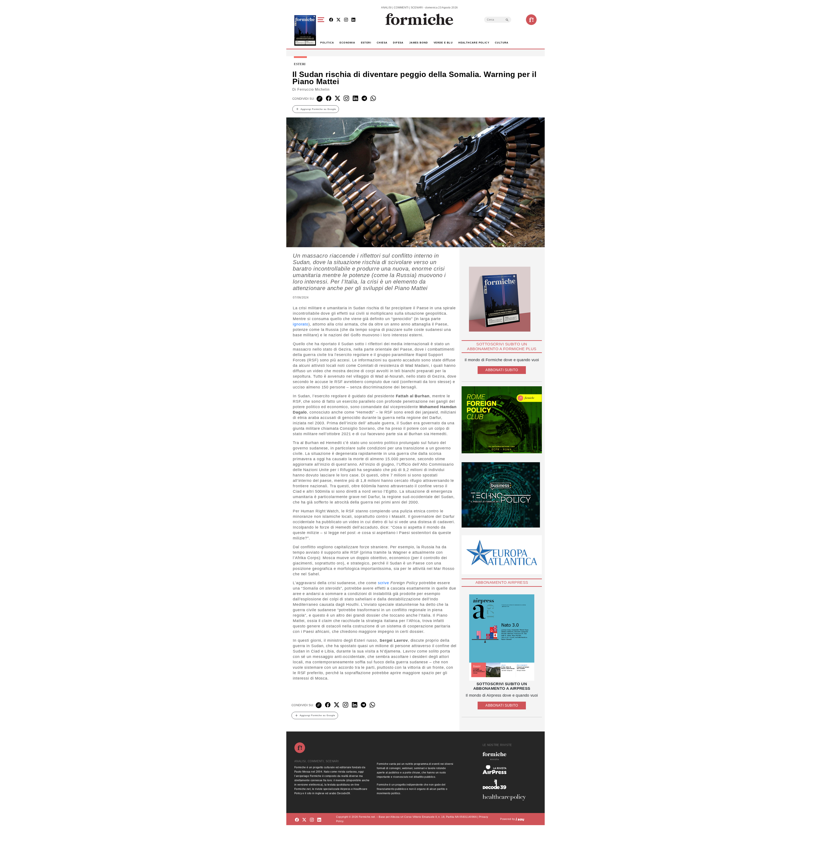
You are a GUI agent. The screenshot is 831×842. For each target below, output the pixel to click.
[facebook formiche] (297, 819)
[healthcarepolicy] (506, 797)
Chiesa (382, 42)
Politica (327, 42)
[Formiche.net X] (338, 20)
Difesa (398, 42)
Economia (347, 42)
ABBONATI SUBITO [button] (501, 370)
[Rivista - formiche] (506, 756)
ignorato (300, 324)
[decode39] (506, 784)
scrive (383, 583)
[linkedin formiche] (319, 819)
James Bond (418, 42)
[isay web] (520, 819)
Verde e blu (443, 42)
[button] (321, 30)
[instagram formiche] (312, 819)
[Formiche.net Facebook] (331, 20)
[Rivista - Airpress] (506, 769)
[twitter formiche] (304, 819)
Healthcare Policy (473, 42)
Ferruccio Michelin (313, 89)
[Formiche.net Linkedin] (353, 20)
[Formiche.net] (531, 19)
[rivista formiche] (502, 637)
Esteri (366, 42)
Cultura (502, 42)
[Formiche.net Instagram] (346, 20)
